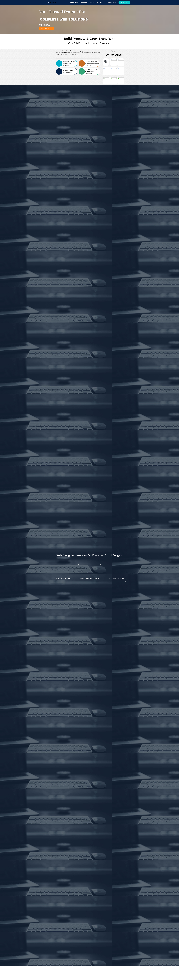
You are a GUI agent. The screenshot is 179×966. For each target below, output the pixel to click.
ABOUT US (83, 2)
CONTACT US (94, 2)
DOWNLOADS (112, 2)
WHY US (102, 2)
